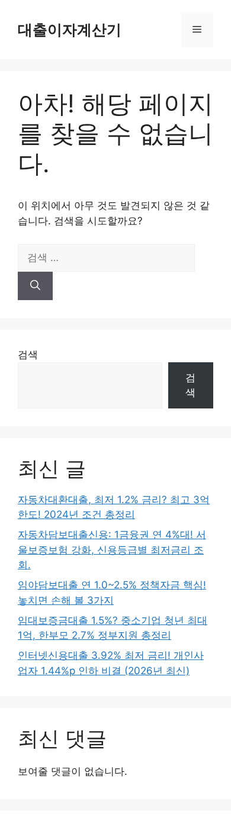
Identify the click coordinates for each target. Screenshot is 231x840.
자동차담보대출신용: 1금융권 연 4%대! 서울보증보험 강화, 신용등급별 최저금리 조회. (112, 550)
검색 (28, 355)
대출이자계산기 (69, 29)
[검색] (35, 286)
